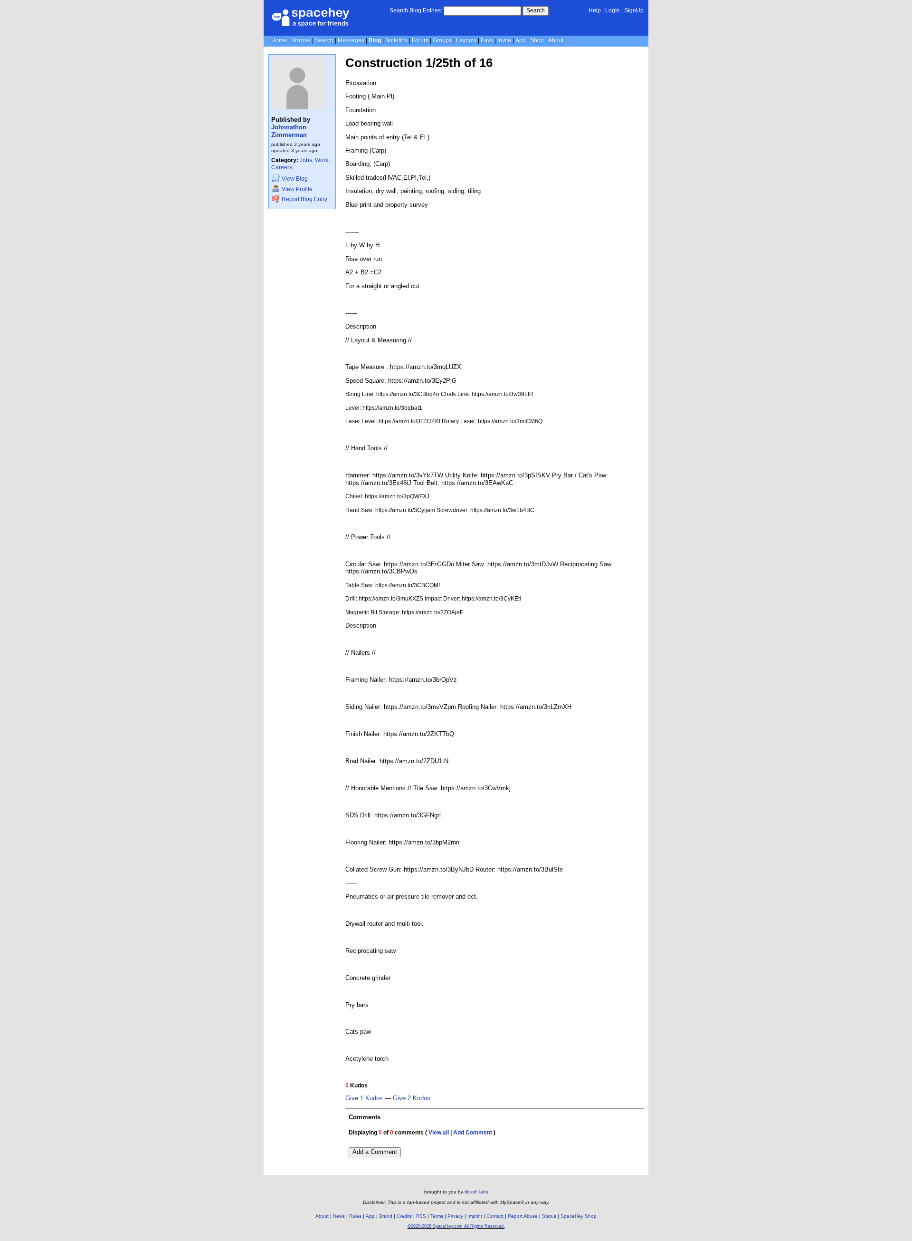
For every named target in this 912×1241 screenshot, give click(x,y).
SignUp (634, 10)
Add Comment (472, 1132)
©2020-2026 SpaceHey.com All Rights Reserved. (456, 1226)
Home (279, 40)
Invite (504, 40)
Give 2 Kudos (411, 1098)
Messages (351, 40)
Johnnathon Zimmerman (289, 131)
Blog (375, 40)
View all (438, 1132)
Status (549, 1216)
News (339, 1216)
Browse (301, 40)
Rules (355, 1216)
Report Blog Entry (303, 199)
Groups (442, 40)
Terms (436, 1216)
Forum (420, 40)
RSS (421, 1216)
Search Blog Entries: (416, 10)
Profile (297, 189)
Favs (487, 40)
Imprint (474, 1216)
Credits (404, 1216)
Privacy (455, 1216)
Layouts (466, 40)
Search (535, 10)
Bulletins (396, 40)
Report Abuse (523, 1216)
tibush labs (476, 1191)
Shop (537, 40)
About (555, 40)
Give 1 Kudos (364, 1098)
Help (595, 10)
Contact (495, 1216)
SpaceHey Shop (578, 1216)
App (520, 40)
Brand (385, 1216)
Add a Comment (374, 1151)
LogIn (612, 10)
